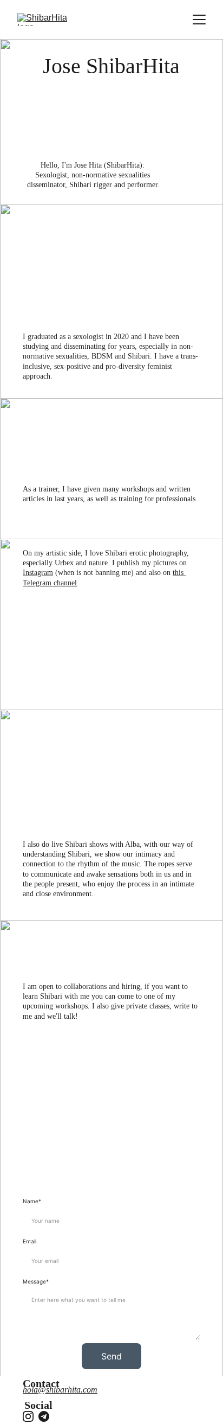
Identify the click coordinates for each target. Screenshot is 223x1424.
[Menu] (199, 19)
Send (111, 1356)
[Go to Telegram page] (43, 1416)
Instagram (38, 573)
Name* (32, 1201)
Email (29, 1241)
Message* (36, 1281)
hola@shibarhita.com (60, 1389)
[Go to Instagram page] (28, 1416)
